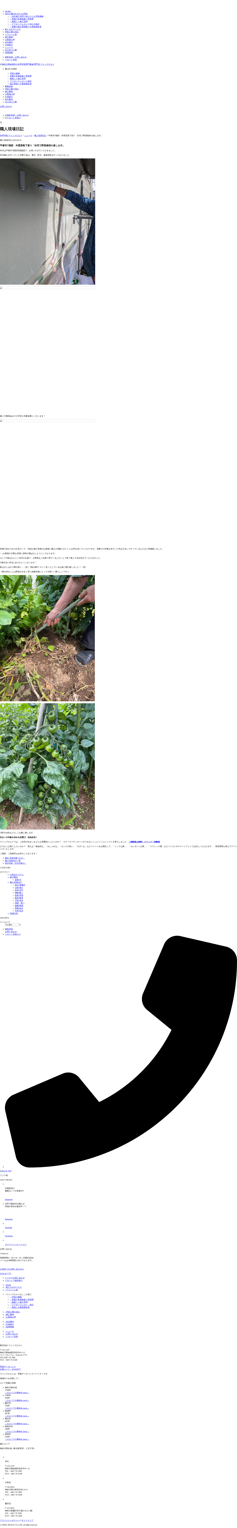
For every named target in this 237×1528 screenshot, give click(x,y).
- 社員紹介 (9, 1324)
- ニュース (9, 1331)
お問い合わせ (6, 106)
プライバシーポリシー (10, 1520)
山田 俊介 (19, 887)
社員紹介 (9, 45)
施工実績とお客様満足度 (21, 84)
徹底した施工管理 (18, 79)
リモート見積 (11, 60)
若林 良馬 (19, 895)
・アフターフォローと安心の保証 (25, 24)
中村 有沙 (19, 911)
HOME (8, 11)
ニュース (9, 47)
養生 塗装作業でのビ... (15, 858)
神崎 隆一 (19, 893)
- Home (8, 1285)
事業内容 (9, 86)
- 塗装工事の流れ (12, 1312)
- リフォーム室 (11, 1290)
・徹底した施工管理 (19, 21)
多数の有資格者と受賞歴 (21, 76)
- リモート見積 (11, 1337)
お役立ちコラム (17, 875)
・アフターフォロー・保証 (22, 1305)
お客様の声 (10, 40)
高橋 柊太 (19, 908)
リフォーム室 (11, 34)
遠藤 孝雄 (19, 906)
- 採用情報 (9, 1327)
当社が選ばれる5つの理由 (16, 14)
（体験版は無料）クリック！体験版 (144, 842)
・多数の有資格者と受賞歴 (22, 19)
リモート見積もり (13, 934)
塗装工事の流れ (12, 32)
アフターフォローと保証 (21, 81)
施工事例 (9, 37)
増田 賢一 (20, 903)
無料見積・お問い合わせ (16, 57)
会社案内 (9, 42)
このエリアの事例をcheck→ (17, 1393)
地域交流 (14, 913)
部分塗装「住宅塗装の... (15, 863)
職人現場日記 (16, 882)
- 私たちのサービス (13, 1287)
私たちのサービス (13, 29)
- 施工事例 (9, 1314)
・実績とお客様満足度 (20, 1307)
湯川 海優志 (20, 885)
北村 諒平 (19, 890)
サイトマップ (27, 1520)
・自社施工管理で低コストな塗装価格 (26, 16)
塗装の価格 (15, 73)
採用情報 (9, 53)
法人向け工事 (11, 50)
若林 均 (18, 880)
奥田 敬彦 (19, 898)
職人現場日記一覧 (13, 861)
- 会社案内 (9, 1322)
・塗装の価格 (16, 1297)
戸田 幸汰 (19, 900)
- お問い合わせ (11, 1334)
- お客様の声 (10, 1317)
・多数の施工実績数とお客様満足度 (25, 27)
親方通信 (14, 877)
